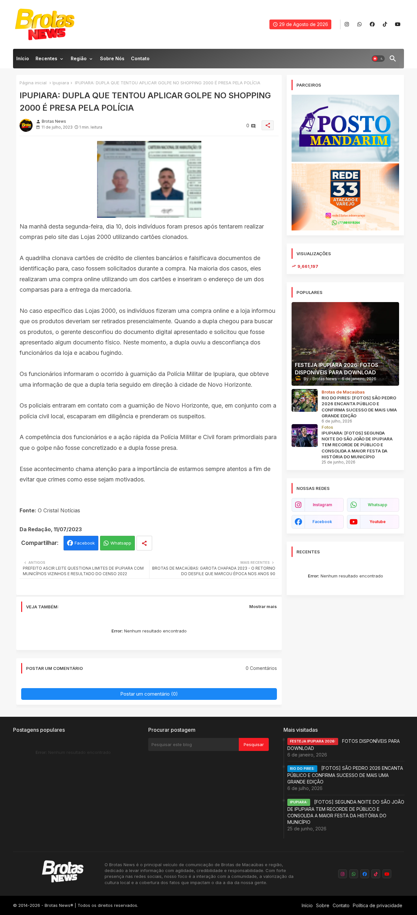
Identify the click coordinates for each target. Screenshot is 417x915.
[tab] (22, 60)
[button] (378, 58)
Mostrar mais (263, 606)
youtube (377, 521)
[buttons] (347, 25)
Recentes (46, 58)
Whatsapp (120, 543)
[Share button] (144, 543)
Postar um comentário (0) (149, 694)
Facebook (85, 543)
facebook (322, 521)
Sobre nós (112, 58)
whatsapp (377, 504)
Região (79, 58)
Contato (140, 58)
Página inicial (33, 82)
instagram (322, 504)
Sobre (322, 905)
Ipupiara (60, 82)
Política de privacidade (377, 905)
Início (22, 58)
